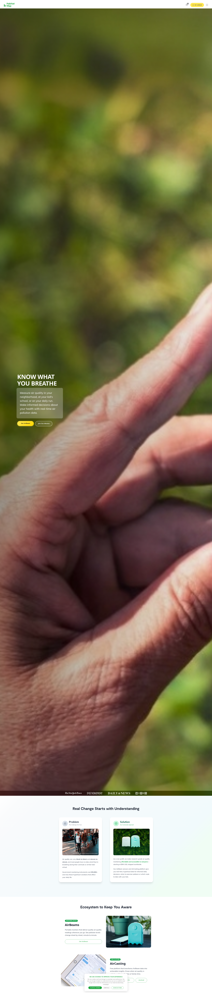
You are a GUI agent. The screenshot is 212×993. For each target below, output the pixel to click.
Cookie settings (117, 987)
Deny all (106, 987)
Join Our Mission (44, 423)
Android (141, 980)
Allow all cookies (95, 987)
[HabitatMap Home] (24, 5)
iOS (128, 980)
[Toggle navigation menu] (207, 5)
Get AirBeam (198, 5)
